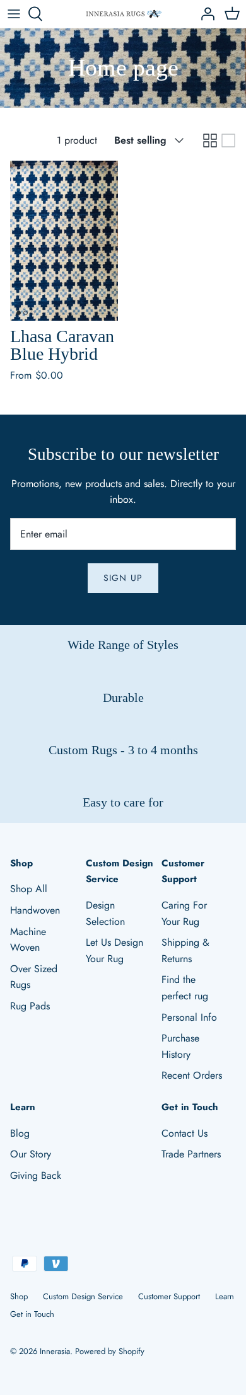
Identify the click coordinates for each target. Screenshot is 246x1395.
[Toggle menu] (14, 14)
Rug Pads (30, 1006)
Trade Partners (191, 1154)
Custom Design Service (83, 1296)
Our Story (30, 1154)
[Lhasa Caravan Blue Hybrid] (64, 241)
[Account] (204, 14)
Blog (20, 1133)
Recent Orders (191, 1075)
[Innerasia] (123, 14)
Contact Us (184, 1133)
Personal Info (189, 1017)
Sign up (123, 577)
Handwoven (35, 910)
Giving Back (35, 1175)
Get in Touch (32, 1314)
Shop (19, 1296)
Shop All (28, 888)
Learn (224, 1296)
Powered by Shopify (109, 1351)
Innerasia (55, 1351)
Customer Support (169, 1296)
